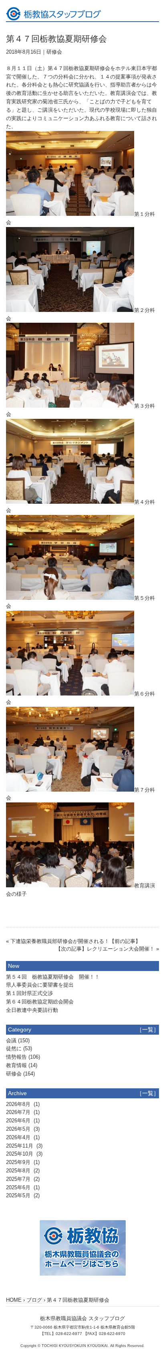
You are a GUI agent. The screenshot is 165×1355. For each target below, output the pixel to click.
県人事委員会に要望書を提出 (40, 985)
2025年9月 (19, 1162)
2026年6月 (19, 1121)
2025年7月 (19, 1179)
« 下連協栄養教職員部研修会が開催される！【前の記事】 (73, 941)
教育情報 (16, 1065)
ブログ (34, 1300)
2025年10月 (20, 1154)
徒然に (14, 1048)
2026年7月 (19, 1112)
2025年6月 (19, 1187)
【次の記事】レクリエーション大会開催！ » (107, 949)
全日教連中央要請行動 (32, 1010)
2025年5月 (19, 1195)
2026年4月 (19, 1137)
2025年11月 (20, 1146)
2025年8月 (19, 1171)
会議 (11, 1040)
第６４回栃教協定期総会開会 (40, 1002)
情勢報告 (16, 1057)
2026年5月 (19, 1129)
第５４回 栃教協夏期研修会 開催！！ (53, 977)
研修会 (54, 52)
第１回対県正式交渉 (29, 993)
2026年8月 (19, 1104)
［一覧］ (148, 1029)
